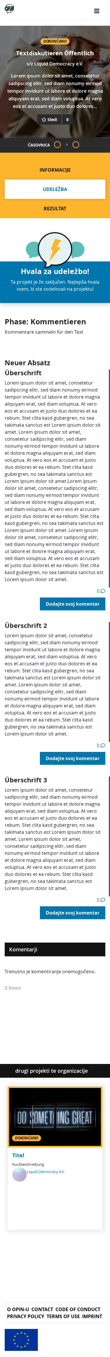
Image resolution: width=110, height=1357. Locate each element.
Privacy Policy (25, 1316)
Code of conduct (77, 1309)
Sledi (52, 119)
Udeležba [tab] (55, 189)
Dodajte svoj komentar (72, 604)
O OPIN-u (18, 1309)
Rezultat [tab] (55, 208)
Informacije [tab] (55, 170)
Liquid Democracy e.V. (58, 64)
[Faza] (57, 144)
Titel (18, 1155)
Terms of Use (63, 1316)
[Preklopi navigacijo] (96, 11)
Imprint (92, 1316)
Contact (42, 1309)
